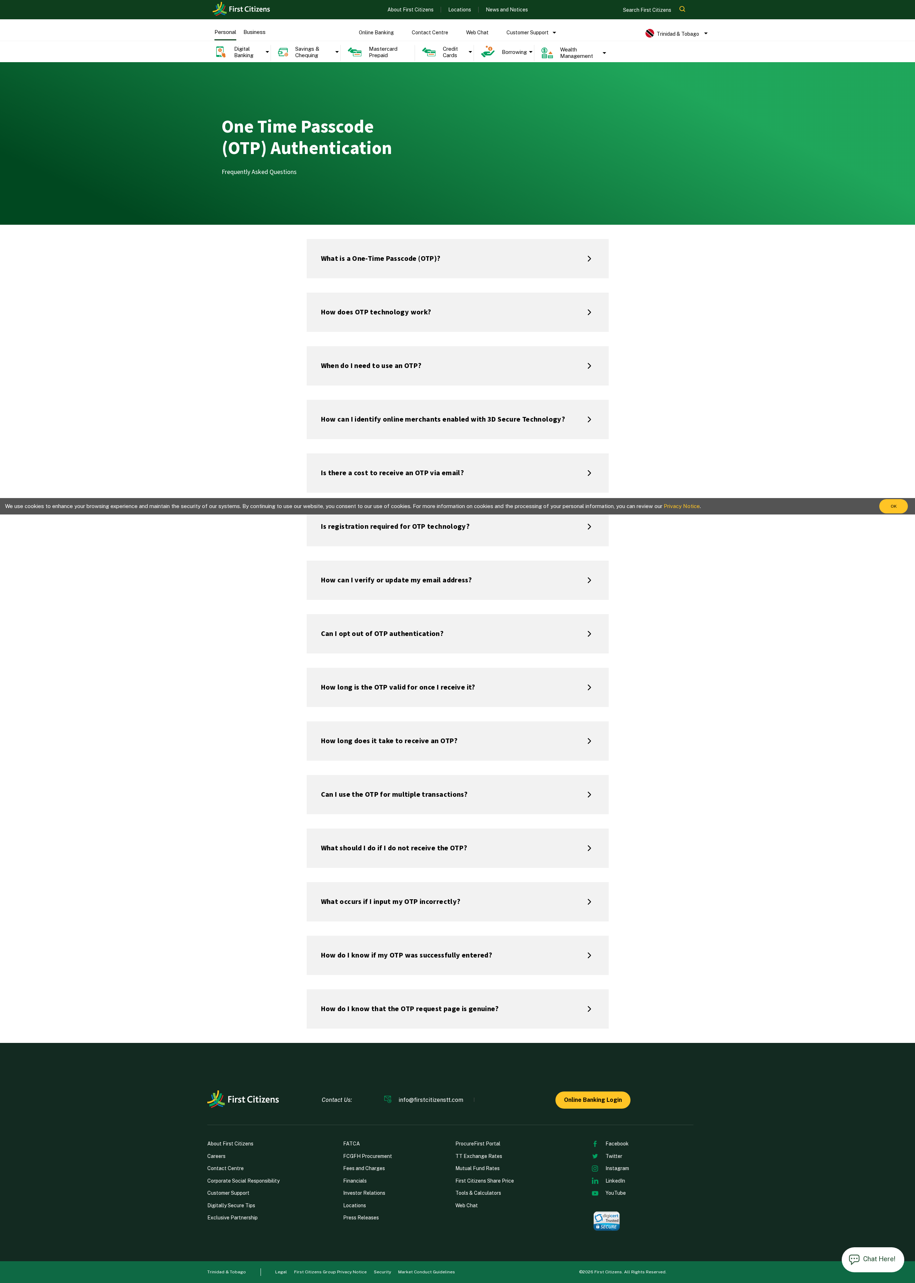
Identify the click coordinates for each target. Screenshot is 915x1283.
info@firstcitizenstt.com (431, 1100)
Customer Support (527, 32)
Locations (459, 10)
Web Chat (477, 32)
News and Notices (507, 10)
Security (382, 1271)
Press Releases (361, 1217)
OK (894, 506)
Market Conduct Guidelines (426, 1271)
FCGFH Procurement (367, 1156)
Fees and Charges (364, 1168)
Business (254, 32)
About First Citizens (410, 10)
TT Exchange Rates (478, 1156)
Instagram (617, 1168)
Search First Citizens (647, 10)
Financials (355, 1181)
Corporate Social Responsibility (243, 1181)
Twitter (613, 1156)
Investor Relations (364, 1193)
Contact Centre (430, 32)
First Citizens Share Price (484, 1181)
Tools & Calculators (478, 1193)
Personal (225, 32)
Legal (281, 1271)
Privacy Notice (682, 506)
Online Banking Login (593, 1099)
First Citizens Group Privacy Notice (330, 1271)
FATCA (351, 1144)
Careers (216, 1156)
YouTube (615, 1193)
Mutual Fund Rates (477, 1168)
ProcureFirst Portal (477, 1144)
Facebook (617, 1144)
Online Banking (376, 32)
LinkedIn (615, 1181)
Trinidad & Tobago (226, 1271)
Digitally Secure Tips (231, 1205)
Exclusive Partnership (232, 1217)
